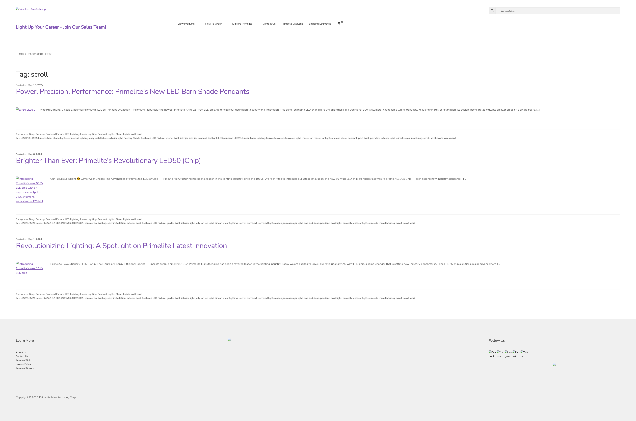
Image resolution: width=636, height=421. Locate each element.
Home (22, 53)
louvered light (293, 138)
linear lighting (257, 138)
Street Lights (123, 134)
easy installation (98, 138)
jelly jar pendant (198, 138)
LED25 (237, 138)
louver (269, 138)
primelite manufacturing (409, 138)
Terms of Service (25, 368)
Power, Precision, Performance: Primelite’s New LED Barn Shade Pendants (132, 92)
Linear (245, 138)
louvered (279, 138)
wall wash (136, 134)
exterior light (115, 138)
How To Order (213, 24)
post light (363, 138)
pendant (352, 138)
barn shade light (56, 138)
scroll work (437, 138)
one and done (339, 138)
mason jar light (322, 138)
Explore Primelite (242, 24)
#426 (25, 223)
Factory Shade (132, 138)
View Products (186, 24)
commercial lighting (77, 138)
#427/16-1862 (52, 223)
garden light (173, 223)
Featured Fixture (55, 134)
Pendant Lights (106, 134)
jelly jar (184, 138)
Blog (31, 134)
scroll (426, 138)
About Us (21, 352)
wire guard (450, 138)
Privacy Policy (23, 364)
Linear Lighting (88, 134)
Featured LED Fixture (152, 138)
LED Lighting (72, 134)
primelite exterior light (382, 138)
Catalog (40, 134)
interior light (172, 138)
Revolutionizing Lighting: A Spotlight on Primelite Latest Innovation (121, 246)
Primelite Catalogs (292, 24)
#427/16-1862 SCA (72, 223)
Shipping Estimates (320, 24)
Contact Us (269, 24)
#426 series (35, 223)
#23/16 (26, 138)
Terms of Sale (23, 360)
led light (212, 138)
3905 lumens (39, 138)
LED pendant (225, 138)
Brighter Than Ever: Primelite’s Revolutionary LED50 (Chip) (108, 161)
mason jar (307, 138)
